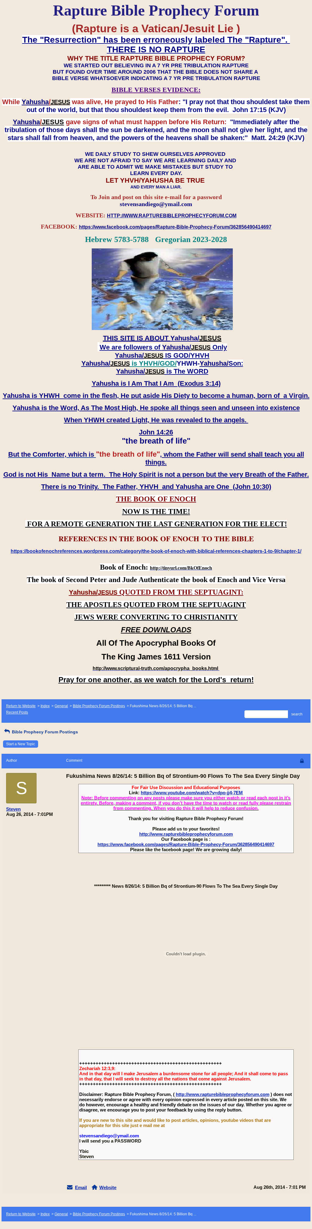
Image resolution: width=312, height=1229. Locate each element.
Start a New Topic (20, 744)
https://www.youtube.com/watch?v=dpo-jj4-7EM (192, 792)
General (61, 706)
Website (107, 1187)
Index (45, 706)
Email (81, 1187)
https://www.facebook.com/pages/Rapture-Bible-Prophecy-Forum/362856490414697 (186, 844)
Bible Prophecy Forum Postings (99, 706)
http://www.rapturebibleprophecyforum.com (186, 834)
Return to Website (21, 706)
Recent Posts (17, 712)
